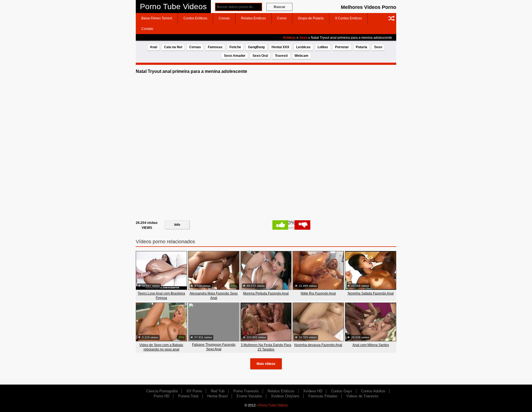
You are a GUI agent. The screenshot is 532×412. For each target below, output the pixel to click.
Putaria (361, 47)
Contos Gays (341, 391)
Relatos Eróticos (281, 391)
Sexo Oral (260, 56)
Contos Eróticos (195, 18)
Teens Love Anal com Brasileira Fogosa (161, 295)
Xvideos (289, 38)
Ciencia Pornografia (162, 391)
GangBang (256, 47)
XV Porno (194, 391)
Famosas (215, 47)
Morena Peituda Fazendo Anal (266, 293)
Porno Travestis (246, 391)
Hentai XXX (280, 47)
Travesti (281, 56)
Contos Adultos (373, 391)
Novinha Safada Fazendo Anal (371, 293)
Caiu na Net (173, 47)
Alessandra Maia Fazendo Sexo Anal (214, 295)
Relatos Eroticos (253, 18)
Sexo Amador (234, 56)
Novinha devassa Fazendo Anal (318, 345)
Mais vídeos (266, 364)
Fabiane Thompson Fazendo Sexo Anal (214, 347)
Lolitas (323, 47)
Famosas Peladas (322, 396)
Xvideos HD (312, 391)
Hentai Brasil (217, 396)
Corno (282, 18)
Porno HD (161, 396)
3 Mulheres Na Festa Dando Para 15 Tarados (266, 347)
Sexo (303, 38)
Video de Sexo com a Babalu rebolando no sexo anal (161, 347)
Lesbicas (303, 47)
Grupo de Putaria (311, 18)
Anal (153, 47)
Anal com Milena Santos (370, 345)
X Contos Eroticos (348, 18)
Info (177, 225)
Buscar (279, 7)
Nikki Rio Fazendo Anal (318, 293)
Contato (147, 29)
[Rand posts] (391, 18)
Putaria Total (188, 396)
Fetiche (235, 47)
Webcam (301, 56)
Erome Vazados (249, 396)
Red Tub (217, 391)
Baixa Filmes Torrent (156, 18)
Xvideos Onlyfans (285, 396)
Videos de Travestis (362, 396)
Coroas (224, 18)
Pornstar (342, 47)
